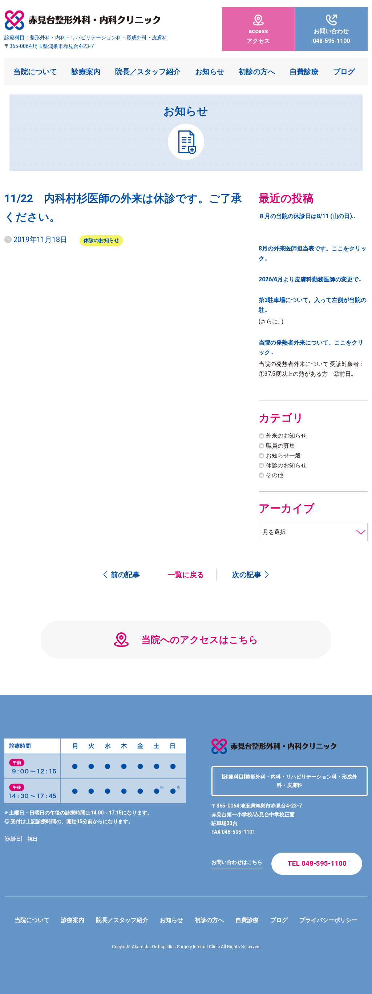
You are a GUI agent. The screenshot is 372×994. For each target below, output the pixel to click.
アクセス (258, 36)
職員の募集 (280, 445)
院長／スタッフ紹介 (148, 71)
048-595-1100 (331, 36)
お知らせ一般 (283, 455)
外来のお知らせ (286, 435)
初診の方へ (257, 71)
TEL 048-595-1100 (317, 863)
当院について (35, 71)
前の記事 (125, 574)
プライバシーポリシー (328, 920)
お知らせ (209, 71)
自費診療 (304, 71)
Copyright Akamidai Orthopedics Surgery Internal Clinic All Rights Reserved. (186, 946)
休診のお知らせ (101, 240)
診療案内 (86, 71)
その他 (274, 475)
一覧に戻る (186, 574)
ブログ (344, 71)
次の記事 (246, 574)
